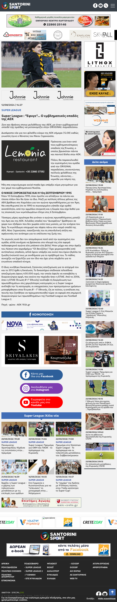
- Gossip (74, 564)
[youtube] (100, 5)
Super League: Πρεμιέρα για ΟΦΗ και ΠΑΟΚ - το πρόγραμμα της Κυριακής (41, 449)
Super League (11, 110)
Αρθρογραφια (100, 567)
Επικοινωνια (8, 581)
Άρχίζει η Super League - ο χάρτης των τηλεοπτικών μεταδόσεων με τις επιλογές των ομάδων (14, 488)
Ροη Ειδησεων (9, 567)
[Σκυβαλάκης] (100, 35)
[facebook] (95, 5)
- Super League (32, 567)
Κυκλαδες (52, 575)
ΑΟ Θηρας (75, 571)
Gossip (74, 567)
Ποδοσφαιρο (31, 564)
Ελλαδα (51, 579)
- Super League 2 (33, 571)
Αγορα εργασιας (101, 564)
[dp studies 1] (31, 522)
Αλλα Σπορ (53, 571)
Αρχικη (5, 564)
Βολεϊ (50, 567)
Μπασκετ (52, 564)
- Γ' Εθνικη (30, 575)
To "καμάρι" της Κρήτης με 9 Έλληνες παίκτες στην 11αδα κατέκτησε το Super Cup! (67, 487)
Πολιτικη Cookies (11, 571)
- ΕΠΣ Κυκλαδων (33, 579)
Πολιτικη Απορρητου (7, 576)
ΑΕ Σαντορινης (78, 575)
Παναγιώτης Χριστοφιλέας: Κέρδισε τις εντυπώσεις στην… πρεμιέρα (13, 449)
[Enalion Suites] (55, 35)
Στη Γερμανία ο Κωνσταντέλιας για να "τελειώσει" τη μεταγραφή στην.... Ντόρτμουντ (40, 488)
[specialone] (12, 522)
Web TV (73, 579)
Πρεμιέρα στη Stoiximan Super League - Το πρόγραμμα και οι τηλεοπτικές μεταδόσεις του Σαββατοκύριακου (68, 450)
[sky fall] (77, 35)
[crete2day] (56, 522)
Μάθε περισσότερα (107, 598)
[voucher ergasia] (81, 522)
